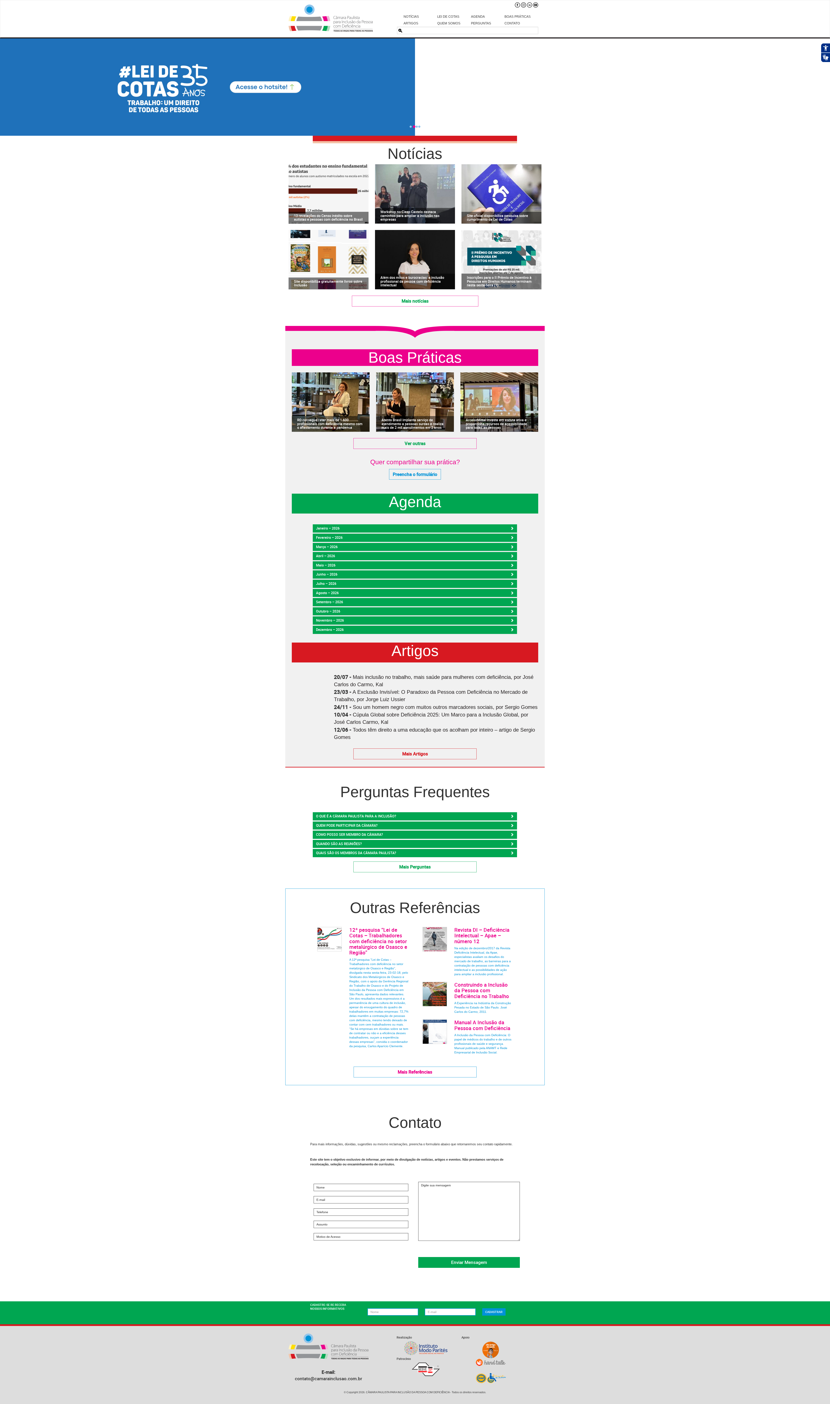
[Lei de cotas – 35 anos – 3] (415, 87)
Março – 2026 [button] (327, 546)
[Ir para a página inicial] (331, 18)
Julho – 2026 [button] (326, 583)
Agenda (478, 16)
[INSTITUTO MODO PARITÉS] (426, 1348)
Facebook (517, 5)
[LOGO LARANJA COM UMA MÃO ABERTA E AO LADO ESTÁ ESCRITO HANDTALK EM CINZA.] (490, 1362)
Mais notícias (415, 301)
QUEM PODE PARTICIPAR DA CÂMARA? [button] (347, 825)
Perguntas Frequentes (415, 792)
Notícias (411, 16)
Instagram (523, 5)
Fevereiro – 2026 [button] (329, 537)
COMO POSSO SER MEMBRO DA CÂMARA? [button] (349, 834)
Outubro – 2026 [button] (328, 611)
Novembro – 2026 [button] (330, 620)
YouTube (535, 5)
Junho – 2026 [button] (326, 574)
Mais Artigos (415, 754)
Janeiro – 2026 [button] (328, 528)
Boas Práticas (517, 16)
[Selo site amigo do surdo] (490, 1350)
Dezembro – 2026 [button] (330, 629)
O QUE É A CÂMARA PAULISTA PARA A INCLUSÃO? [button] (356, 816)
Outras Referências (415, 908)
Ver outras (415, 443)
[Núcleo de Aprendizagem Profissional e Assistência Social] (490, 1378)
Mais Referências (415, 1072)
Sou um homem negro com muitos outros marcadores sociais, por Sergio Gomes (445, 707)
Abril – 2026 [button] (325, 556)
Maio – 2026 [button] (325, 565)
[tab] (415, 528)
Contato (512, 23)
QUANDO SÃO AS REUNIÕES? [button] (339, 843)
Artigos (411, 23)
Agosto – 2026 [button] (327, 592)
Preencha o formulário (415, 474)
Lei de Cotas (448, 16)
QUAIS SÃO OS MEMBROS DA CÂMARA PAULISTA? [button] (356, 852)
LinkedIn (529, 5)
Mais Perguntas (415, 867)
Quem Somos (448, 23)
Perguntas (481, 23)
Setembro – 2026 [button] (329, 602)
